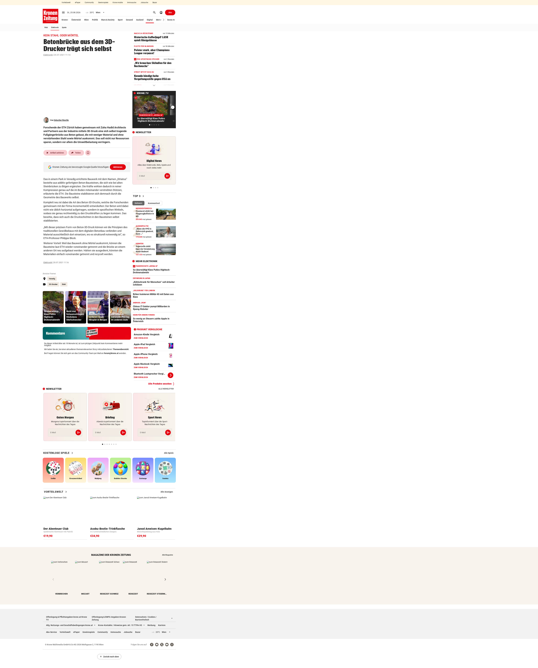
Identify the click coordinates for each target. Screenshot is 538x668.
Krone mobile (118, 3)
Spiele (64, 27)
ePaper (77, 3)
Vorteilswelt (66, 3)
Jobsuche (144, 3)
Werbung (151, 625)
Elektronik (55, 27)
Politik (95, 20)
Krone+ (65, 20)
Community (89, 3)
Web (46, 27)
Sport (120, 20)
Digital (150, 20)
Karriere (161, 625)
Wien (86, 20)
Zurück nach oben (109, 656)
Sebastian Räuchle (61, 120)
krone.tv (171, 20)
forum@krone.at (111, 353)
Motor (158, 20)
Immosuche (131, 3)
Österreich (76, 20)
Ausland (139, 20)
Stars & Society (107, 20)
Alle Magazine (167, 555)
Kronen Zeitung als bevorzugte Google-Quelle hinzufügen (87, 167)
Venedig (52, 279)
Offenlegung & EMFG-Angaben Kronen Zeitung (109, 618)
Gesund (129, 20)
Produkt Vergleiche (149, 329)
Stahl (64, 284)
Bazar (155, 3)
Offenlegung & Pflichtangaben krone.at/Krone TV (66, 618)
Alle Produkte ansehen (160, 384)
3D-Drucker (53, 284)
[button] (163, 20)
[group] (53, 307)
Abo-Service (51, 632)
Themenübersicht (121, 349)
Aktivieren (117, 167)
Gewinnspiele (103, 3)
